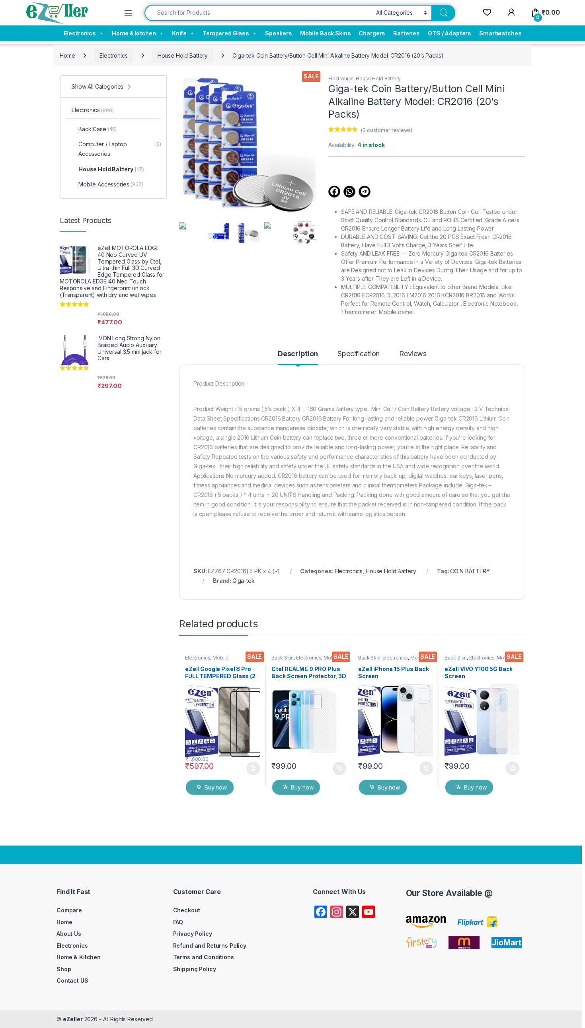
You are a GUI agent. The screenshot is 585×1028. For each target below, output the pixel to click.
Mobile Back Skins (325, 33)
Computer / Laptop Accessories (119, 149)
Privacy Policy (192, 933)
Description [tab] (298, 354)
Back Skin (282, 658)
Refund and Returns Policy (210, 945)
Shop (64, 969)
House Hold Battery (183, 55)
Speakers (278, 33)
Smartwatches (500, 33)
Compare (69, 910)
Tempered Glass (226, 33)
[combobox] (258, 13)
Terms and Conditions (203, 957)
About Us (69, 933)
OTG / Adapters (449, 33)
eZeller (73, 1019)
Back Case (97, 129)
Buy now (216, 787)
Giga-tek (243, 580)
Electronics (80, 33)
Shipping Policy (194, 969)
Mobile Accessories (206, 660)
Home (67, 55)
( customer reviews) (386, 130)
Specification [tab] (358, 354)
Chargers (372, 33)
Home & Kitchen (79, 957)
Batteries (406, 33)
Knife (179, 33)
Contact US (72, 980)
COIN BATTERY (469, 571)
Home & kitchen (134, 33)
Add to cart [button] (253, 768)
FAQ (178, 922)
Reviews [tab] (413, 354)
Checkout (186, 910)
